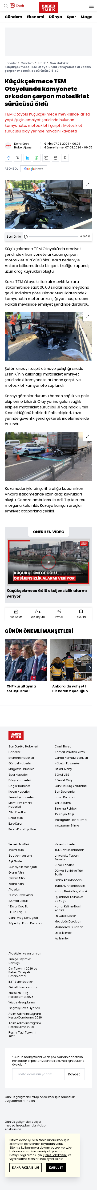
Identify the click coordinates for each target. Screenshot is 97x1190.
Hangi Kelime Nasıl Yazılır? (68, 908)
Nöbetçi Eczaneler (67, 763)
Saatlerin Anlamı (20, 856)
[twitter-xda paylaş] (18, 158)
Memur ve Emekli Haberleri (20, 805)
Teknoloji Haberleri (21, 797)
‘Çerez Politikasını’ (55, 1155)
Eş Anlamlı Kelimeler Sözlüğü (69, 899)
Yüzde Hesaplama (21, 1002)
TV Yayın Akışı (64, 814)
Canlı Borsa (63, 746)
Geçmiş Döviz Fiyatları (24, 1008)
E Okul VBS (62, 775)
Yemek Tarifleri (18, 844)
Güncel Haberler (19, 763)
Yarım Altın (16, 884)
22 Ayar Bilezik (18, 901)
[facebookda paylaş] (8, 158)
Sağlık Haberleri (19, 786)
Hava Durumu (65, 797)
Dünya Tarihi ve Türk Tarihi (69, 872)
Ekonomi (35, 17)
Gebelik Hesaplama (22, 987)
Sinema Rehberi (66, 809)
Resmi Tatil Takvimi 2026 (22, 1034)
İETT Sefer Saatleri (20, 982)
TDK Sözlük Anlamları (70, 850)
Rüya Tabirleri (64, 865)
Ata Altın (14, 889)
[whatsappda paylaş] (36, 158)
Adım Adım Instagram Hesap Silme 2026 (24, 1025)
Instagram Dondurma (71, 820)
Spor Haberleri (18, 775)
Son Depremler (65, 792)
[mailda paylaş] (46, 158)
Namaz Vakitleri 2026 (70, 752)
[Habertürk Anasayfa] (48, 6)
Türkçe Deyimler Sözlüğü (19, 961)
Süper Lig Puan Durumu (25, 923)
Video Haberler (65, 844)
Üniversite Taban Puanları (67, 857)
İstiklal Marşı (63, 769)
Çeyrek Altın (16, 878)
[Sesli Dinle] (25, 237)
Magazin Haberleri (21, 769)
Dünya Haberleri (19, 780)
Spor (71, 17)
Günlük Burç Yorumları (71, 786)
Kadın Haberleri (19, 792)
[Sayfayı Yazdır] (55, 158)
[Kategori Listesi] (91, 5)
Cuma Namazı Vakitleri (71, 758)
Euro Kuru (15, 824)
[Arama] (5, 5)
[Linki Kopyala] (65, 158)
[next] (90, 667)
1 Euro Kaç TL (17, 912)
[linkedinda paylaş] (27, 158)
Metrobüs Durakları (68, 921)
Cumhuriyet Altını (20, 895)
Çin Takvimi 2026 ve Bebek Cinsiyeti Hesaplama (22, 972)
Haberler (10, 63)
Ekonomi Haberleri (21, 758)
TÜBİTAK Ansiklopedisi (70, 886)
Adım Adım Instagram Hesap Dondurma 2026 (25, 1015)
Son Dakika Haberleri (23, 746)
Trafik (42, 63)
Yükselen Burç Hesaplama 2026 (20, 995)
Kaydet (74, 1074)
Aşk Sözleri (15, 861)
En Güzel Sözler (65, 916)
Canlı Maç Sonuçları (23, 918)
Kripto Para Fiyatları (22, 829)
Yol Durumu (63, 803)
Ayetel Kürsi (16, 850)
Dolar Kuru (15, 818)
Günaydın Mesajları (22, 867)
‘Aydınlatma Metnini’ (24, 1159)
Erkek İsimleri (63, 933)
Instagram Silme (67, 825)
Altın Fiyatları (17, 812)
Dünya (55, 17)
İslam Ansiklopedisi (68, 880)
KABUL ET (56, 1168)
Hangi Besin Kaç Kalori (71, 891)
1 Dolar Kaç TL (18, 906)
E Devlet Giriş (63, 780)
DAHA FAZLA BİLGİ (25, 1168)
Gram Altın (16, 873)
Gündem (13, 17)
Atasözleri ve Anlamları (24, 953)
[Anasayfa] (16, 735)
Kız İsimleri (62, 938)
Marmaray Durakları (69, 927)
